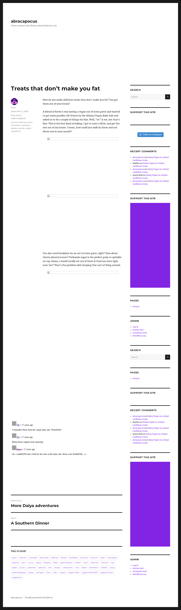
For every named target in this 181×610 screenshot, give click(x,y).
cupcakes (25, 125)
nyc (112, 562)
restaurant (68, 567)
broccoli (84, 557)
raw (50, 567)
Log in (135, 327)
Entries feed (138, 330)
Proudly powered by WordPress (39, 597)
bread (63, 557)
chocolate (15, 125)
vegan (28, 128)
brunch (94, 557)
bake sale (44, 557)
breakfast (73, 557)
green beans (66, 562)
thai (48, 572)
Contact (136, 306)
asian (14, 557)
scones (21, 128)
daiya (38, 562)
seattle (104, 567)
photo (18, 115)
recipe (57, 567)
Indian (78, 562)
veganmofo (73, 572)
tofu (55, 572)
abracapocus (24, 21)
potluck (42, 567)
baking (22, 122)
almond (14, 122)
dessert (14, 128)
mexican (94, 562)
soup (112, 567)
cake (102, 557)
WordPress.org (139, 336)
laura (13, 107)
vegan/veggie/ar (18, 118)
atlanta (23, 557)
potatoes (32, 567)
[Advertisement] (90, 64)
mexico (104, 562)
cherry (29, 122)
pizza (22, 567)
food (13, 115)
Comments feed (140, 333)
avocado (33, 557)
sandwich (93, 567)
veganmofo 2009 (89, 572)
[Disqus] (66, 379)
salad (84, 567)
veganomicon (106, 572)
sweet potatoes (19, 572)
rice (77, 567)
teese (31, 572)
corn (24, 562)
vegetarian (16, 131)
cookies (15, 562)
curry (31, 562)
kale (86, 562)
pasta (14, 567)
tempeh (40, 572)
